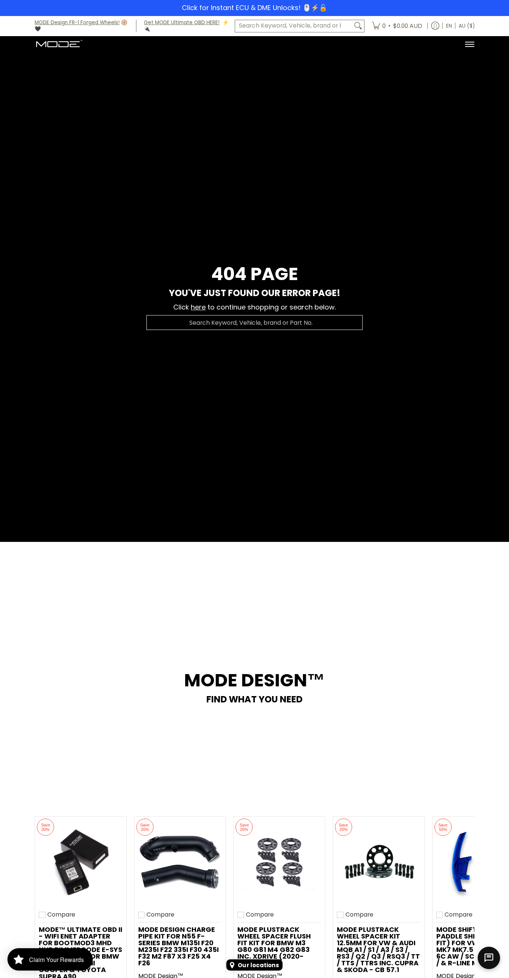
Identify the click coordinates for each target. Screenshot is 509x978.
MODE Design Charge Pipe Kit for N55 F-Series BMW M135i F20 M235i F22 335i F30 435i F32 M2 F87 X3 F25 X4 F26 (178, 946)
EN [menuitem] (449, 25)
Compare (61, 914)
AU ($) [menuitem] (467, 25)
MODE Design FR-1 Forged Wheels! (77, 22)
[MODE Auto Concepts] (59, 44)
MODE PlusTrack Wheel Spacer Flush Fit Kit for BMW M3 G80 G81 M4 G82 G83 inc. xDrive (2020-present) (274, 946)
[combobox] (293, 26)
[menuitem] (397, 26)
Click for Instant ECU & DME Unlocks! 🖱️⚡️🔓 (254, 7)
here (198, 307)
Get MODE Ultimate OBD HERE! (181, 22)
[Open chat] (489, 958)
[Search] (358, 26)
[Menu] (469, 44)
